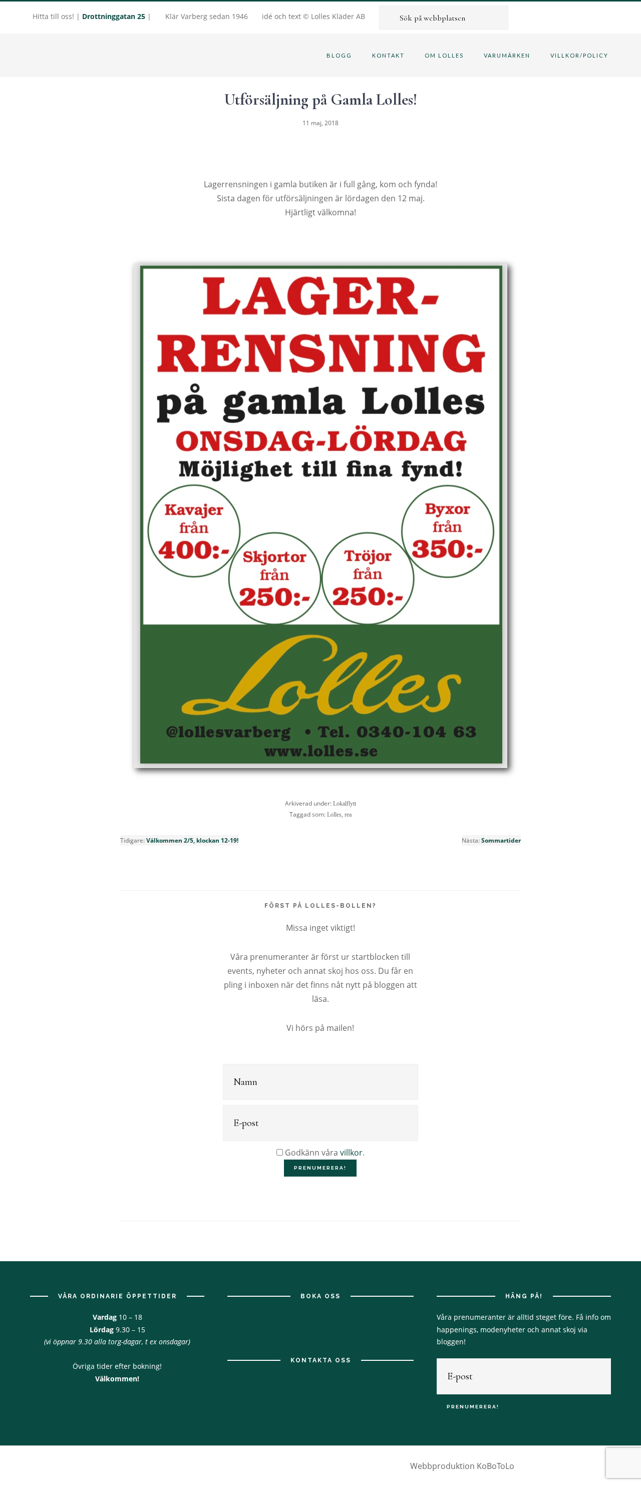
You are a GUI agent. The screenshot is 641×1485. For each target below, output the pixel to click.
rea (348, 814)
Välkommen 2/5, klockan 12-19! (192, 840)
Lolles (334, 814)
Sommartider (501, 840)
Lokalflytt (344, 803)
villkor (351, 1152)
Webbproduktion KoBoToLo (462, 1465)
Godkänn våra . (324, 1152)
